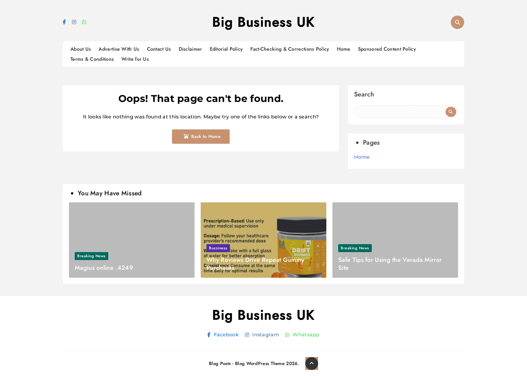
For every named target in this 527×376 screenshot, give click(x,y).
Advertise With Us (119, 48)
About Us (80, 48)
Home (343, 48)
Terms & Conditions (92, 59)
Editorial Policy (226, 48)
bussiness (218, 248)
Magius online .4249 (104, 267)
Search (364, 95)
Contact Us (159, 48)
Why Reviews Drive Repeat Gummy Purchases (255, 263)
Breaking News (91, 256)
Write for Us (135, 59)
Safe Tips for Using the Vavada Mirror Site (390, 263)
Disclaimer (190, 48)
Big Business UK (263, 22)
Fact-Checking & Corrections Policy (289, 48)
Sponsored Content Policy (387, 48)
